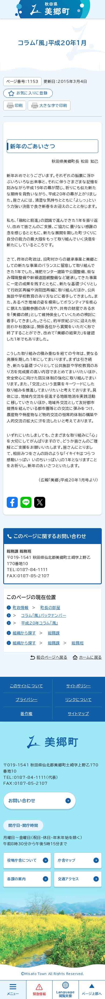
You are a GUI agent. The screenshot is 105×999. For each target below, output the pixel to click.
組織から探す (24, 633)
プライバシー (26, 700)
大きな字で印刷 (53, 105)
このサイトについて (26, 686)
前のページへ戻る (52, 657)
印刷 (19, 105)
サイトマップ (78, 714)
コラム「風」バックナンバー (43, 615)
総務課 (54, 633)
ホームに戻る (90, 657)
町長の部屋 (50, 608)
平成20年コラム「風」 (39, 623)
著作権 (26, 714)
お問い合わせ (22, 800)
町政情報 (21, 608)
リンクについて (78, 700)
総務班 (77, 643)
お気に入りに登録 (32, 93)
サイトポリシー (78, 686)
